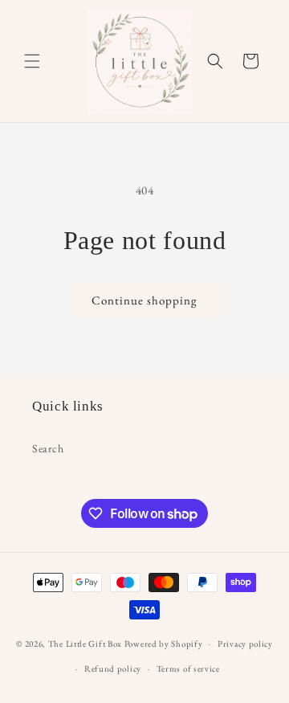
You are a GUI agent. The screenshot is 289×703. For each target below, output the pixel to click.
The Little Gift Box (85, 643)
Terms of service (188, 668)
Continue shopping (144, 300)
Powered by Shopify (163, 643)
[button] (32, 61)
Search (48, 448)
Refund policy (112, 668)
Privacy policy (245, 643)
